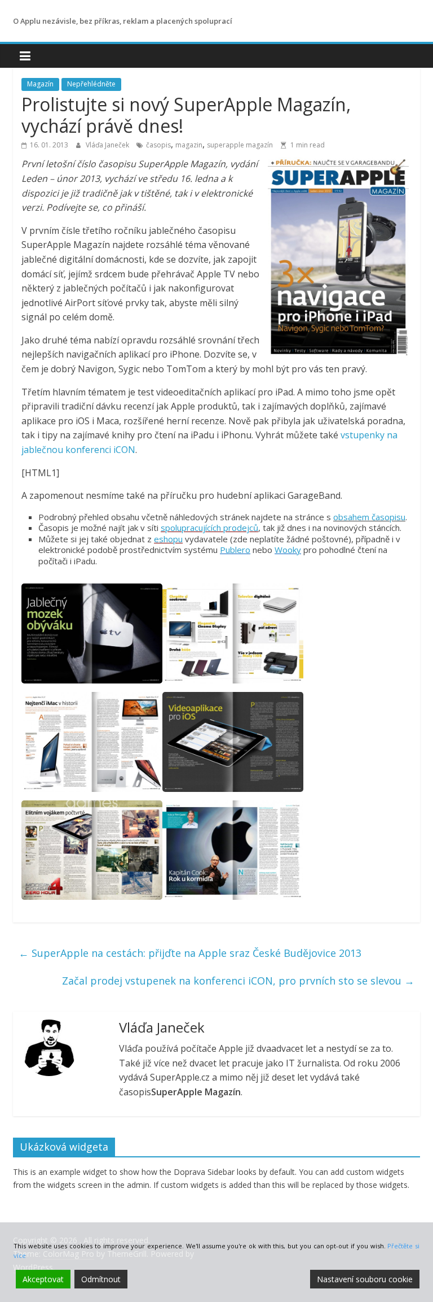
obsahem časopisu (369, 516)
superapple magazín (240, 145)
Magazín (40, 84)
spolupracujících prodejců (209, 527)
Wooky (288, 549)
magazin (188, 145)
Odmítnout (101, 1279)
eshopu (168, 539)
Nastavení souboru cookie (365, 1279)
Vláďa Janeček (108, 145)
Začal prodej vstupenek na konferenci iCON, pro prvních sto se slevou (238, 980)
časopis (158, 145)
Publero (235, 549)
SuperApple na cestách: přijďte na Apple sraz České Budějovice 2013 (190, 953)
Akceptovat (43, 1279)
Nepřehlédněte (91, 84)
